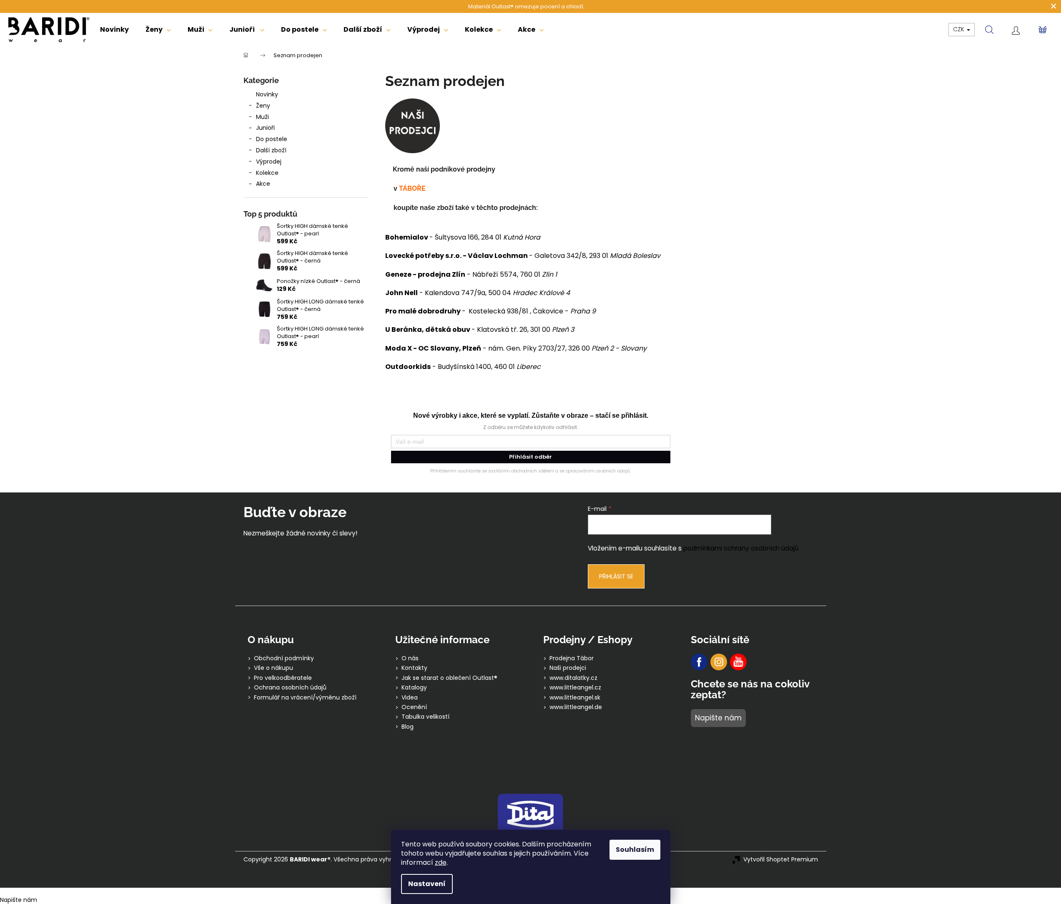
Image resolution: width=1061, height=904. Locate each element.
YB (738, 662)
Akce (263, 183)
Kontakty (414, 668)
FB (699, 662)
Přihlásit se (616, 576)
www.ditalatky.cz (573, 678)
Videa (409, 698)
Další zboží (271, 150)
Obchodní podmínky (284, 658)
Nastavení (427, 884)
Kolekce (267, 173)
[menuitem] (114, 29)
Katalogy (414, 688)
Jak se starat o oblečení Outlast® (449, 678)
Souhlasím (635, 849)
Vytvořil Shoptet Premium (780, 860)
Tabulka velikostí (425, 717)
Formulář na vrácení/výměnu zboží (305, 698)
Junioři (265, 128)
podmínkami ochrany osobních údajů (740, 548)
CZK (959, 29)
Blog (407, 727)
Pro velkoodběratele (283, 678)
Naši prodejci (567, 668)
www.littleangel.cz (575, 688)
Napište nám (718, 718)
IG (718, 662)
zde (440, 862)
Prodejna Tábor (571, 658)
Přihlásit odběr (530, 457)
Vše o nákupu (273, 668)
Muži (262, 117)
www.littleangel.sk (574, 698)
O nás (410, 658)
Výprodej (268, 161)
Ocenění (414, 707)
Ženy (263, 105)
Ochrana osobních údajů (290, 688)
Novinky (267, 94)
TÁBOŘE (413, 188)
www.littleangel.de (575, 707)
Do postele (271, 139)
